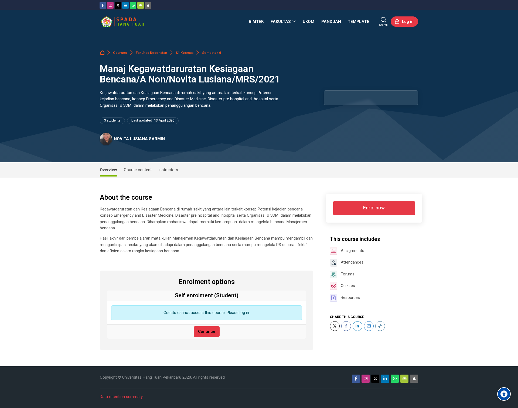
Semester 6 (211, 53)
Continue (206, 331)
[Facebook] (103, 5)
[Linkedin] (125, 5)
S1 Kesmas (184, 53)
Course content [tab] (138, 169)
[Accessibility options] (504, 394)
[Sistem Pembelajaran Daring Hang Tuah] (122, 21)
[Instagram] (110, 5)
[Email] (369, 326)
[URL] (380, 326)
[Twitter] (118, 5)
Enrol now (374, 207)
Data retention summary (121, 396)
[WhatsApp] (133, 5)
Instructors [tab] (168, 169)
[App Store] (148, 5)
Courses (120, 53)
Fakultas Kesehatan (151, 53)
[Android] (140, 5)
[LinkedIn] (357, 326)
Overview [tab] (108, 169)
